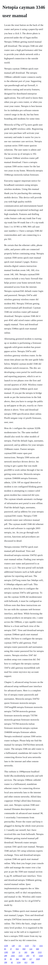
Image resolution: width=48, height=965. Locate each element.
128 (13, 946)
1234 (19, 962)
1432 (13, 956)
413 (25, 962)
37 (11, 949)
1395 (6, 952)
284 (32, 952)
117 (30, 959)
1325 (20, 956)
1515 (40, 952)
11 (19, 952)
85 (5, 949)
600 (37, 949)
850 (24, 949)
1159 (6, 946)
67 (34, 956)
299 (5, 956)
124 (30, 949)
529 (13, 952)
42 (12, 962)
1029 (38, 959)
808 (24, 959)
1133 (27, 946)
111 (20, 946)
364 (17, 959)
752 (34, 946)
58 (5, 959)
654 (17, 949)
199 (5, 962)
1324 (41, 956)
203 (27, 956)
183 (25, 952)
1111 (41, 946)
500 (32, 962)
